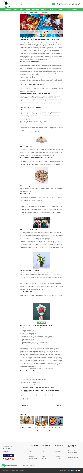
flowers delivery (49, 395)
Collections (52, 9)
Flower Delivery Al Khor (72, 452)
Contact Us (31, 451)
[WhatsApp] (28, 399)
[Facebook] (21, 399)
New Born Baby (58, 458)
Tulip (43, 449)
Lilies (43, 451)
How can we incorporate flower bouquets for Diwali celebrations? (37, 375)
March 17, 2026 (42, 427)
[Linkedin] (30, 399)
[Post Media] (27, 421)
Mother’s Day (57, 454)
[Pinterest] (25, 399)
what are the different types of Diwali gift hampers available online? (38, 387)
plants (36, 233)
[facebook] (3, 459)
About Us (30, 448)
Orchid (43, 456)
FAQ (29, 453)
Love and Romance (58, 453)
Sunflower (44, 454)
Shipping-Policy (32, 454)
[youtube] (10, 459)
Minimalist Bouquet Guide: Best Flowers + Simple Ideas (47, 429)
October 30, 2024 (28, 37)
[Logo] (6, 4)
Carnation (44, 453)
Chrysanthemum (45, 460)
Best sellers (15, 9)
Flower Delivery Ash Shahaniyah (74, 455)
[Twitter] (23, 399)
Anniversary (27, 9)
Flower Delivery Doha (72, 450)
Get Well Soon (57, 456)
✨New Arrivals (8, 9)
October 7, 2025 (57, 427)
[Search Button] (53, 4)
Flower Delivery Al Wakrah (73, 457)
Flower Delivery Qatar (72, 449)
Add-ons (67, 9)
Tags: (21, 395)
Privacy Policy (31, 456)
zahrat (22, 37)
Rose (43, 448)
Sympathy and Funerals (59, 460)
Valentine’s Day (58, 448)
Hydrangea (44, 458)
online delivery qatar (57, 395)
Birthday (21, 9)
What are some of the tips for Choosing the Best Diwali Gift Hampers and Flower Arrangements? (41, 391)
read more (22, 430)
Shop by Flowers (44, 9)
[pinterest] (13, 459)
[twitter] (6, 459)
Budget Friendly (35, 9)
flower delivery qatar (31, 395)
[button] (41, 375)
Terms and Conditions (33, 458)
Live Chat (60, 3)
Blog (30, 449)
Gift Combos (74, 9)
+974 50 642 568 (62, 4)
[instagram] (8, 459)
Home (21, 12)
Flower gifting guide (40, 395)
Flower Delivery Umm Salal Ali (73, 454)
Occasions (60, 9)
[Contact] (58, 4)
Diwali (25, 12)
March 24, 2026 (28, 427)
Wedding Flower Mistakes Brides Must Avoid (29, 429)
